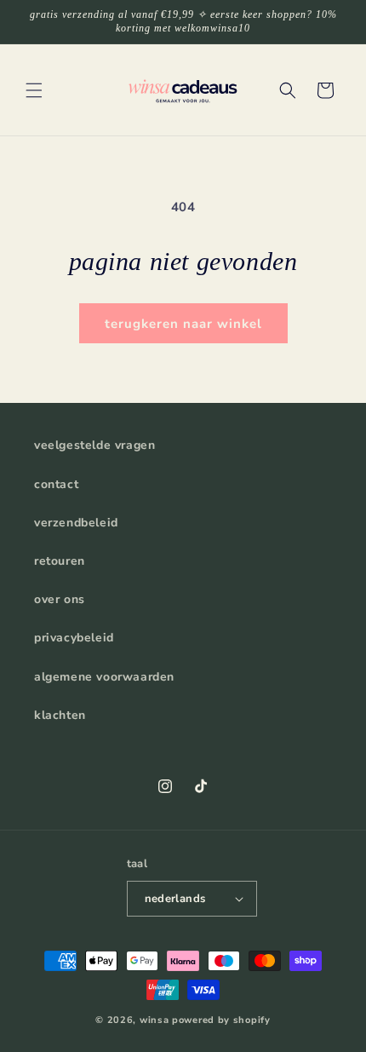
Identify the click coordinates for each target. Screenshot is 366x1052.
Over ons (59, 599)
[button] (34, 90)
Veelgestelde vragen (94, 445)
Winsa (154, 1020)
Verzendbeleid (76, 523)
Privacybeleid (74, 637)
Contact (56, 484)
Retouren (59, 561)
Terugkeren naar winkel (183, 323)
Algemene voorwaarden (104, 677)
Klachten (60, 715)
